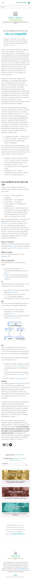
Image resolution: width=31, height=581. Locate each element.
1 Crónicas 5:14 (14, 318)
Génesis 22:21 (9, 314)
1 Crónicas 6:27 (22, 366)
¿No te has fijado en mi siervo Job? (15, 31)
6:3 (11, 223)
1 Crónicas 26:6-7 (21, 378)
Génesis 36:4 (11, 246)
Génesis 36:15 (10, 248)
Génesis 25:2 (6, 256)
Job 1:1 (12, 45)
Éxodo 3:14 (5, 223)
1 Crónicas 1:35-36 (22, 248)
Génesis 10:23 (13, 292)
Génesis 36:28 (24, 298)
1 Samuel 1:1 (9, 366)
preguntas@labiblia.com (23, 568)
